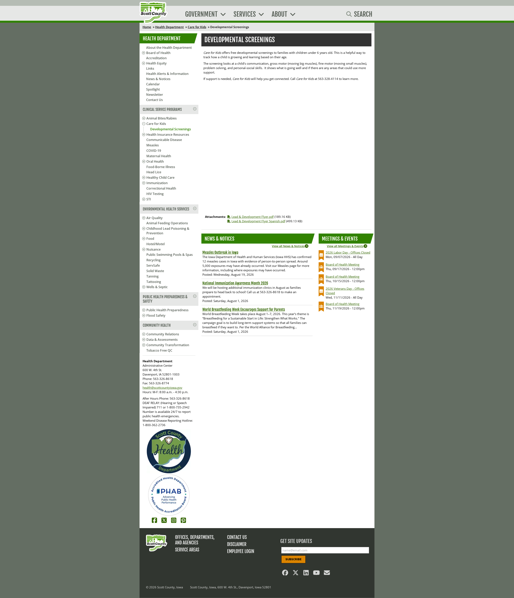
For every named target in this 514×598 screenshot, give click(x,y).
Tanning (152, 276)
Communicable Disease (164, 140)
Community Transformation (167, 345)
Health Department (169, 27)
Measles (152, 145)
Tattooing (153, 282)
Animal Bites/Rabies (161, 118)
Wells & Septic (157, 287)
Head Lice (153, 172)
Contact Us (154, 100)
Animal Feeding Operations (167, 223)
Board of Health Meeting (342, 264)
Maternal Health (158, 156)
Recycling (153, 260)
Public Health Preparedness (167, 310)
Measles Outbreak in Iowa (220, 252)
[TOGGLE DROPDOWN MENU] (143, 118)
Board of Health (158, 53)
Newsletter (154, 94)
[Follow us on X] (296, 574)
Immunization (157, 183)
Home (147, 27)
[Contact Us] (327, 574)
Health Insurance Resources (167, 134)
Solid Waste (155, 271)
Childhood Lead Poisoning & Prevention (167, 230)
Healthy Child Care (160, 177)
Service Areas (187, 549)
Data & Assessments (162, 339)
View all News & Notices (288, 246)
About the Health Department (169, 47)
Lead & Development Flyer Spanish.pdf (258, 221)
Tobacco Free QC (159, 350)
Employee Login (240, 551)
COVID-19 (153, 150)
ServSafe (153, 265)
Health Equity (156, 63)
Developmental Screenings (170, 129)
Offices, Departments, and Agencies (195, 540)
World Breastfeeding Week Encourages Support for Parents (243, 309)
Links (150, 68)
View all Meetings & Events (345, 246)
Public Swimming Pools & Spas (169, 254)
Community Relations (162, 334)
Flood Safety (155, 315)
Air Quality (154, 218)
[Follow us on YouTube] (316, 574)
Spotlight (153, 89)
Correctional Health (161, 188)
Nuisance (153, 249)
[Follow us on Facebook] (285, 574)
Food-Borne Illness (160, 167)
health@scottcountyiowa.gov (162, 388)
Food (150, 238)
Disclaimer (236, 544)
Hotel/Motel (155, 244)
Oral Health (155, 161)
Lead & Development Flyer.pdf (253, 217)
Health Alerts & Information (167, 73)
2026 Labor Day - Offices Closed (348, 252)
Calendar (153, 84)
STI (148, 199)
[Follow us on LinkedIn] (306, 574)
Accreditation (156, 58)
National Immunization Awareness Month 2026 (235, 283)
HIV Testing (155, 194)
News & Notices (158, 79)
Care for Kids (197, 27)
